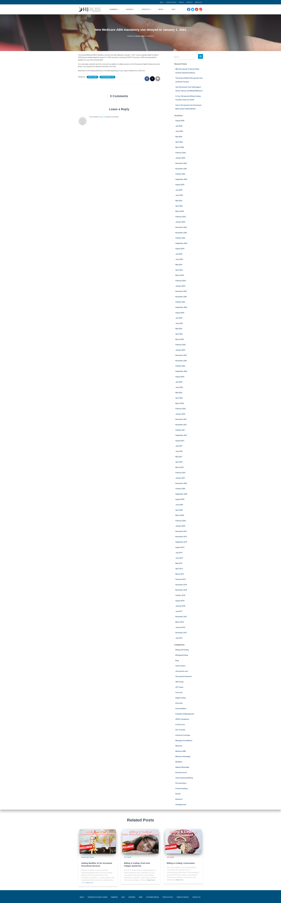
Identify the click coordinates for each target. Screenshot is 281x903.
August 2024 (179, 248)
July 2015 (178, 638)
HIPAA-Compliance (182, 719)
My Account (198, 2)
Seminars (113, 9)
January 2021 (180, 478)
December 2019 (181, 531)
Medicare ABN (180, 751)
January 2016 (180, 627)
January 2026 (180, 158)
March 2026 (179, 147)
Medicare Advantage (182, 756)
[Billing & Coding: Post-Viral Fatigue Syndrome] (140, 841)
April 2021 (179, 462)
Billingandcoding (181, 655)
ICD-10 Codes (180, 730)
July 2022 (178, 382)
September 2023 (181, 307)
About (161, 2)
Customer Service (171, 2)
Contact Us (189, 2)
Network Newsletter (107, 77)
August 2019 (179, 547)
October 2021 (180, 430)
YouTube (197, 9)
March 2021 (179, 467)
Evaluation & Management (184, 714)
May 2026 (178, 137)
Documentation (180, 708)
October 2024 (180, 238)
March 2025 (179, 211)
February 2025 (180, 217)
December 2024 (181, 227)
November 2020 (181, 483)
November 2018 (181, 590)
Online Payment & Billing (184, 778)
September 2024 (181, 243)
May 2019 (178, 563)
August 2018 (179, 601)
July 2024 (178, 254)
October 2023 (180, 302)
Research (178, 799)
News (161, 9)
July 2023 (178, 318)
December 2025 (181, 163)
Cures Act (178, 692)
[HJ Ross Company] (90, 9)
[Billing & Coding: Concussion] (183, 841)
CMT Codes (179, 682)
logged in (101, 117)
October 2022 (180, 366)
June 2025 (179, 195)
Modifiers (178, 762)
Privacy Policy (168, 897)
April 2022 (179, 398)
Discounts (179, 703)
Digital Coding (92, 77)
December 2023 (181, 291)
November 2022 (181, 361)
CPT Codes (179, 687)
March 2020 (179, 515)
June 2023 (179, 323)
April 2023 (179, 334)
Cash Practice (180, 666)
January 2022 (180, 414)
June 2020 (179, 505)
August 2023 (179, 313)
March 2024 (179, 275)
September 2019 (181, 542)
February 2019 (180, 579)
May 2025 (178, 201)
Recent (177, 794)
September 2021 (181, 435)
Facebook (189, 9)
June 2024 (179, 259)
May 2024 (178, 265)
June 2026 (179, 131)
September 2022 (181, 371)
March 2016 (179, 622)
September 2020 (181, 494)
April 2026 (179, 142)
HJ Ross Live (180, 724)
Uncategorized (180, 804)
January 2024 (180, 286)
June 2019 (179, 558)
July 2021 (178, 446)
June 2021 (179, 451)
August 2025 (179, 184)
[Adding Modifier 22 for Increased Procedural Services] (98, 841)
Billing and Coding (182, 650)
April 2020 (179, 510)
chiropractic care (181, 671)
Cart (173, 9)
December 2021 (181, 419)
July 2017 (178, 611)
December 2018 (181, 585)
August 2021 (179, 441)
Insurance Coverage (182, 735)
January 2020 (180, 526)
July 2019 (178, 553)
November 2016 (181, 617)
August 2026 (179, 121)
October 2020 (180, 489)
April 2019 (179, 569)
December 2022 (181, 355)
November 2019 (181, 536)
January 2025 (180, 222)
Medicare (178, 746)
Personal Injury (180, 783)
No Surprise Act (181, 772)
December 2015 (181, 633)
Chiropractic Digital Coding (97, 897)
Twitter (193, 9)
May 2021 (178, 457)
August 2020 (179, 499)
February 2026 (180, 153)
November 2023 (181, 297)
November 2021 (181, 425)
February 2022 (180, 409)
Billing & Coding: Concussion (181, 863)
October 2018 (180, 595)
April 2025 (179, 206)
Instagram (201, 9)
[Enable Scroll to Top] (276, 898)
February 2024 (180, 281)
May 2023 (178, 329)
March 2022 (179, 403)
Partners (181, 2)
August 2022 (179, 377)
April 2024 (179, 270)
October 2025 (180, 174)
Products (146, 9)
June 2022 (179, 387)
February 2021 (180, 473)
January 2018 (180, 606)
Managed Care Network (183, 740)
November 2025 (181, 169)
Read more (89, 882)
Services (129, 9)
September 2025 (181, 179)
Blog (177, 660)
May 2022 (178, 392)
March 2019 (179, 574)
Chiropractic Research (183, 676)
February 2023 (180, 345)
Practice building (181, 788)
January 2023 (180, 350)
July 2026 (178, 126)
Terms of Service (183, 897)
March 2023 (179, 339)
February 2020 (180, 521)
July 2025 (178, 190)
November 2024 (181, 233)
